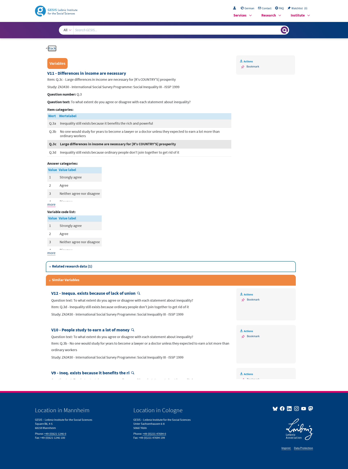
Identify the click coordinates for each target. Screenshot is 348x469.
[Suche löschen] (277, 30)
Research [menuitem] (268, 15)
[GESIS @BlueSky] (276, 408)
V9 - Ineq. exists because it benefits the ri (90, 373)
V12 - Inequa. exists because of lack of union (93, 294)
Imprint (286, 448)
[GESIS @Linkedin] (289, 408)
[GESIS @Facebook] (282, 408)
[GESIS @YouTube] (303, 408)
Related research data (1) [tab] (72, 266)
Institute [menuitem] (298, 15)
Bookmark (252, 66)
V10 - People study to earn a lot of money (90, 330)
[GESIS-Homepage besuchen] (56, 10)
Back (52, 48)
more (51, 204)
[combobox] (174, 30)
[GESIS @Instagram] (296, 408)
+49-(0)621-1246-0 (55, 434)
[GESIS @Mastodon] (310, 408)
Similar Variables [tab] (65, 280)
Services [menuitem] (239, 15)
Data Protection (303, 448)
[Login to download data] (235, 8)
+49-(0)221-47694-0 (154, 434)
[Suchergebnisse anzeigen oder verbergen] (284, 30)
